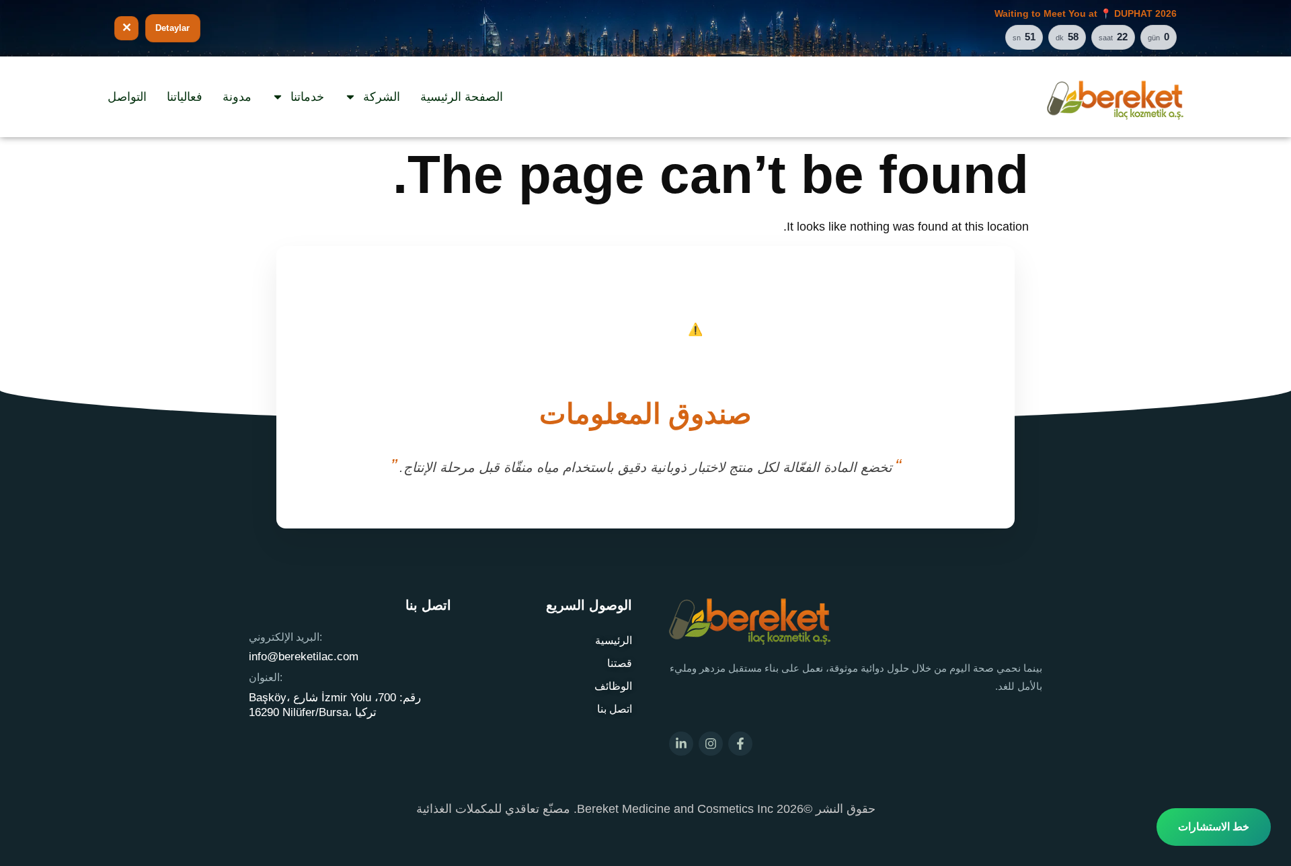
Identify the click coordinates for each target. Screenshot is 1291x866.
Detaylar (172, 28)
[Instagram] (711, 744)
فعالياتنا (184, 97)
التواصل (127, 97)
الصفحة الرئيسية (461, 97)
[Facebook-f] (740, 744)
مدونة (237, 97)
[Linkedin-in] (681, 744)
